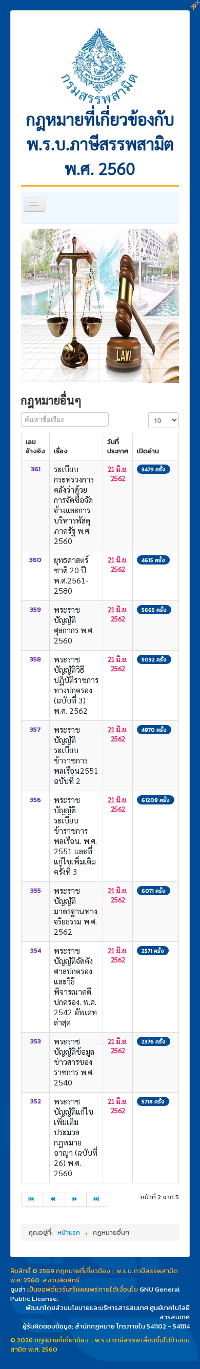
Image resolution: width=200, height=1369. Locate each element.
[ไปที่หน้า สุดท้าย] (97, 1200)
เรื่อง (61, 451)
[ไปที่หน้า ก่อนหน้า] (54, 1200)
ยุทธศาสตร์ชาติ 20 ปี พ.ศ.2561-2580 (71, 575)
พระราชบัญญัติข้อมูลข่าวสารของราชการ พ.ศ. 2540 (74, 1062)
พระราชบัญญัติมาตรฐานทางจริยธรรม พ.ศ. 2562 (75, 911)
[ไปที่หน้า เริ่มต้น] (32, 1200)
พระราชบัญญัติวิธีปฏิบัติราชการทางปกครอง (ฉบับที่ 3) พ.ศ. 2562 (76, 685)
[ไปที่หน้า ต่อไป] (76, 1200)
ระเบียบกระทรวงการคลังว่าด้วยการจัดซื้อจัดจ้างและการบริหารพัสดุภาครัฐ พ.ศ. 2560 (74, 505)
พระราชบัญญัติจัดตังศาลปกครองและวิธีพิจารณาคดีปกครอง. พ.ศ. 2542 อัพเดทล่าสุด (75, 986)
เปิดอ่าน (148, 451)
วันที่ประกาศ (117, 446)
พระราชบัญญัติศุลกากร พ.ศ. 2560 (74, 625)
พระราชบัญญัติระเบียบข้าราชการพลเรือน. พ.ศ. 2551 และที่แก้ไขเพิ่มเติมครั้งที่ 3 (75, 835)
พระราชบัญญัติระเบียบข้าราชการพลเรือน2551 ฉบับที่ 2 (76, 755)
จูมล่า (18, 1289)
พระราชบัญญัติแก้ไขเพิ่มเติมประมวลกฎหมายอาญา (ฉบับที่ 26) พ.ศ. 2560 (75, 1137)
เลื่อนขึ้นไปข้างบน (165, 1340)
